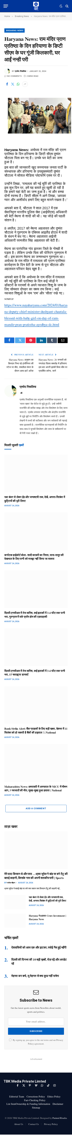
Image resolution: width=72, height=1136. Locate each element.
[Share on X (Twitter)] (12, 84)
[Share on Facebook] (7, 84)
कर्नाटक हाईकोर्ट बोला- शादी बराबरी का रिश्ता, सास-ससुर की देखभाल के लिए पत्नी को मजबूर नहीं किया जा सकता (34, 557)
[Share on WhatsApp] (18, 84)
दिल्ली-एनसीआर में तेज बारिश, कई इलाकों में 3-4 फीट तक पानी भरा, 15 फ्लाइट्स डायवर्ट (34, 673)
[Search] (67, 6)
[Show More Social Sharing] (25, 84)
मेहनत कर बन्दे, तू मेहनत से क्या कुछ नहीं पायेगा (35, 976)
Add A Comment (36, 808)
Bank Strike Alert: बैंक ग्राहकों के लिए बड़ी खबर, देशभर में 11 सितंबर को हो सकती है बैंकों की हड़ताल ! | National (35, 730)
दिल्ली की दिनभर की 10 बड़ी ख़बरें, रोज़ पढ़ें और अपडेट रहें (39, 961)
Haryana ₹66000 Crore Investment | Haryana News (47, 917)
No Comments (14, 76)
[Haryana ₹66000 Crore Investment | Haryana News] (15, 921)
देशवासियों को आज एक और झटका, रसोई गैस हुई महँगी (38, 947)
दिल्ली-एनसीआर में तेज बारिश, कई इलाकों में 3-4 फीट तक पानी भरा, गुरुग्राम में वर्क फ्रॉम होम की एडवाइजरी (34, 615)
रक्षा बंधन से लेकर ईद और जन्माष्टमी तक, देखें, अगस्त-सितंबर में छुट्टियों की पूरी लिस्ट (34, 499)
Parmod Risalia (59, 1118)
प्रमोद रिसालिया (20, 71)
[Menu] (5, 6)
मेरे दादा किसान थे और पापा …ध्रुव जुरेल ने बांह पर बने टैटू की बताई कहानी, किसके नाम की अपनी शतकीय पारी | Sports (36, 876)
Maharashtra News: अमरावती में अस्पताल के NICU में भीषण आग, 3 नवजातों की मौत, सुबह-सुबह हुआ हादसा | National (35, 788)
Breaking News (14, 30)
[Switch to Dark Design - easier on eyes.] (61, 6)
